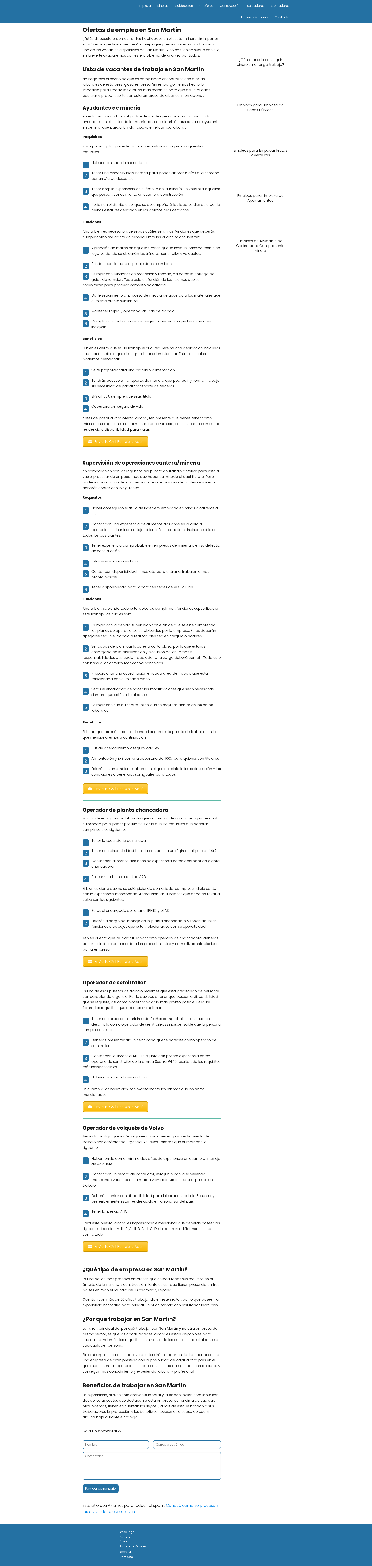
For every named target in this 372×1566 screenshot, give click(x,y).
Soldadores (255, 5)
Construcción (230, 5)
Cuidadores (184, 5)
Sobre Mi (125, 1552)
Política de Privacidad (127, 1539)
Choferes (206, 5)
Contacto (282, 17)
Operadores (280, 5)
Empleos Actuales (254, 17)
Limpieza (144, 5)
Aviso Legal (127, 1532)
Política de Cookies (133, 1546)
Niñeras (162, 5)
